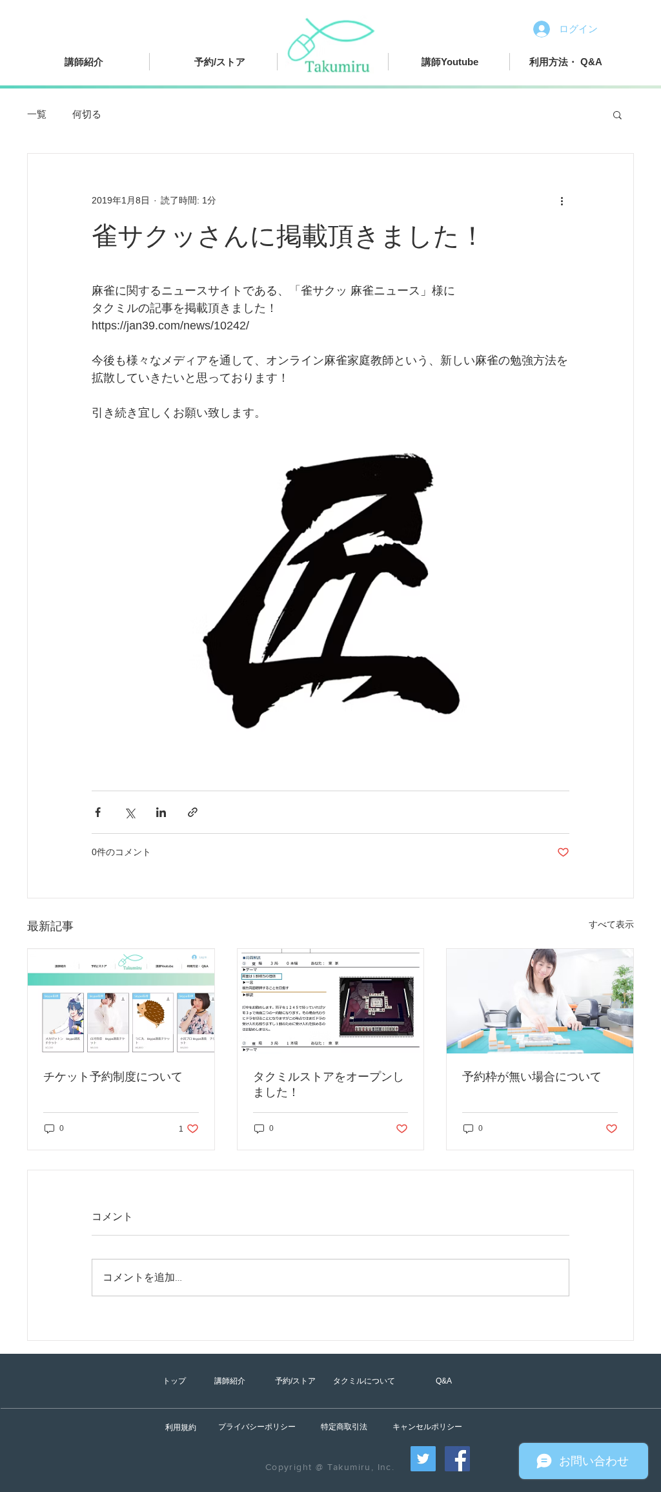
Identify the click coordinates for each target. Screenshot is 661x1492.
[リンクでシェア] (193, 812)
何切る (86, 114)
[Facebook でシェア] (98, 812)
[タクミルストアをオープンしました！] (331, 1001)
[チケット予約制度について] (121, 1001)
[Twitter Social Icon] (423, 1458)
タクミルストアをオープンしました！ (328, 1084)
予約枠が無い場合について (532, 1076)
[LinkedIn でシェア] (161, 812)
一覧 (36, 114)
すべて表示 (611, 924)
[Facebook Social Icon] (457, 1458)
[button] (617, 114)
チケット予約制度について (113, 1076)
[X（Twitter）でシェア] (129, 812)
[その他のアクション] (561, 200)
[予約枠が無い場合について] (540, 1001)
